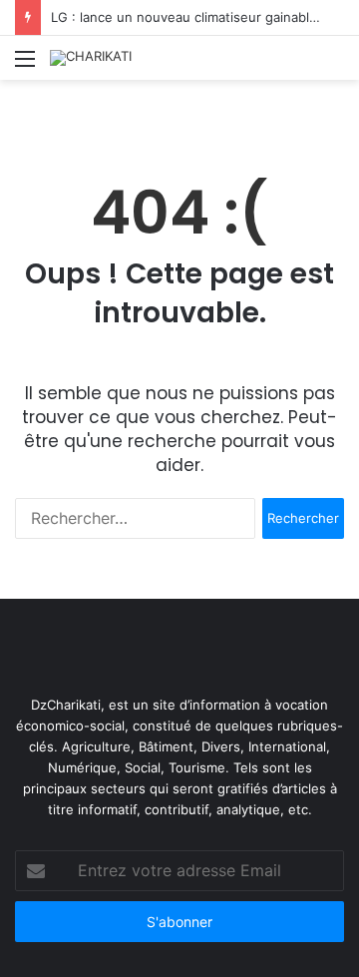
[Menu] (25, 65)
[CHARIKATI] (91, 58)
